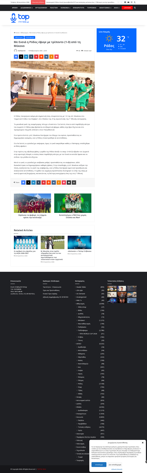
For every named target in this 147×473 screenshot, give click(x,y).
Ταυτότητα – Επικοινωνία (52, 287)
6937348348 (18, 291)
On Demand (80, 294)
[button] (143, 443)
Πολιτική (79, 440)
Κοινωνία (79, 417)
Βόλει (80, 310)
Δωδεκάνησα (82, 410)
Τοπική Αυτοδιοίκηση (83, 454)
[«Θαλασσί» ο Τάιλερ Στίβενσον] (79, 242)
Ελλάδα (78, 407)
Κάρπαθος (82, 357)
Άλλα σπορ (82, 307)
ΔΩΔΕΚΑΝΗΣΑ (26, 8)
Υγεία (80, 430)
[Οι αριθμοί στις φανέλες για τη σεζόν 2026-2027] (26, 242)
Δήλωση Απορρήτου (117, 469)
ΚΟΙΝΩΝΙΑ (65, 8)
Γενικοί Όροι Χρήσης (50, 294)
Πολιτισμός (80, 444)
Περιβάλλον (82, 424)
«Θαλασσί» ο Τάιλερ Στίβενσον (79, 251)
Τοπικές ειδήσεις (84, 427)
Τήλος (80, 390)
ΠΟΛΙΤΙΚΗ (54, 8)
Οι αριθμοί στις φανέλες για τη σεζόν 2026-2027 (25, 252)
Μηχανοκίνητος (84, 317)
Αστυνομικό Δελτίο (83, 400)
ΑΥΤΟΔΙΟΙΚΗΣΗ (41, 8)
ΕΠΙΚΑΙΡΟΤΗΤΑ (78, 8)
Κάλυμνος (81, 354)
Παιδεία (81, 420)
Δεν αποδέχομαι (115, 465)
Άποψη (78, 397)
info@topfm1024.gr (21, 287)
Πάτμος (81, 380)
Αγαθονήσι (82, 347)
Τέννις (80, 340)
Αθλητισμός (24, 33)
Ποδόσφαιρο (30, 37)
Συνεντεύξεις (81, 447)
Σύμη (80, 387)
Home (17, 33)
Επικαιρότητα (81, 414)
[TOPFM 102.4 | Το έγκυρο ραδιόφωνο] (20, 18)
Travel (80, 457)
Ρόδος (80, 384)
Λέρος (80, 374)
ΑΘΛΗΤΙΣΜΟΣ (104, 8)
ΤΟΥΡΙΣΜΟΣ (91, 8)
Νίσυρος (81, 377)
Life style (79, 290)
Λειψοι (80, 370)
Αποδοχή (99, 465)
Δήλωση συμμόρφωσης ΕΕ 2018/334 (55, 297)
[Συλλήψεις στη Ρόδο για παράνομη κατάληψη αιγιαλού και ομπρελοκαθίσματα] (131, 294)
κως (79, 367)
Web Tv (79, 300)
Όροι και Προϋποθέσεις (51, 290)
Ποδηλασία (82, 327)
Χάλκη (80, 394)
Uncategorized (81, 297)
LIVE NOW (127, 8)
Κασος (80, 360)
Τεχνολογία (80, 450)
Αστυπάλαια (82, 350)
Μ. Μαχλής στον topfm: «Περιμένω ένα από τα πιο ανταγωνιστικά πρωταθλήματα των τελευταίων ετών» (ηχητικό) (52, 255)
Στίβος (80, 337)
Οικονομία (80, 434)
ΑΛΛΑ (116, 8)
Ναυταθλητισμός (84, 324)
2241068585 (17, 289)
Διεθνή (80, 314)
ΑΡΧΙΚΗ (15, 8)
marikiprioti (22, 51)
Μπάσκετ (81, 320)
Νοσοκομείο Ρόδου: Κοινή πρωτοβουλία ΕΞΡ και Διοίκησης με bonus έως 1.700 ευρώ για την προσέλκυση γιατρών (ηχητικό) (87, 2)
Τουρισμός (80, 460)
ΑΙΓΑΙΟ (78, 344)
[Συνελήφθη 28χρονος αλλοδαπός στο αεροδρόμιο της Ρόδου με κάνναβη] (122, 300)
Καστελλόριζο (83, 364)
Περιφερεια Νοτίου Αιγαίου (86, 437)
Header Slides (81, 287)
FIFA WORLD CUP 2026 (88, 334)
